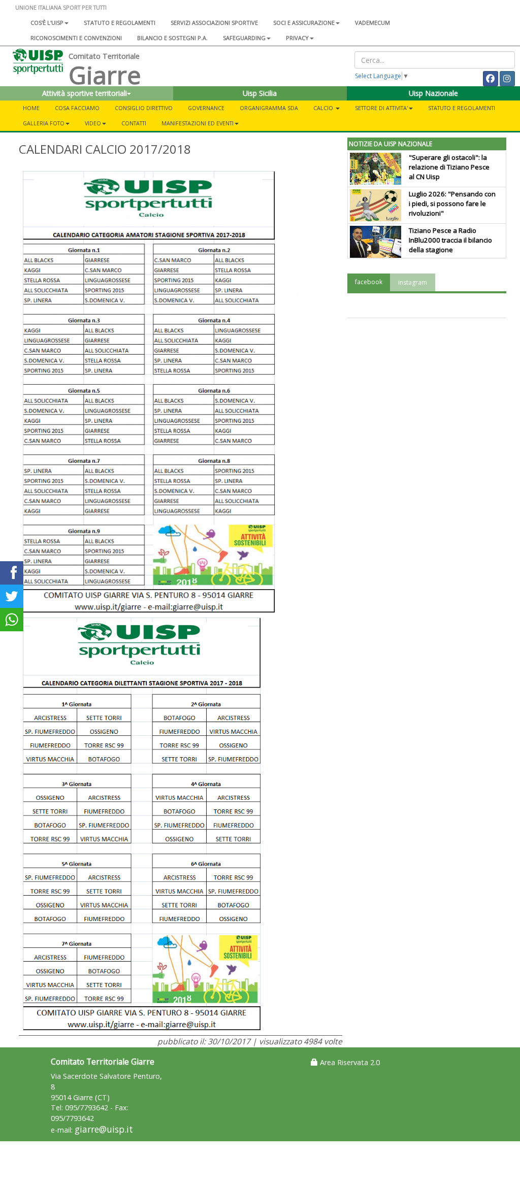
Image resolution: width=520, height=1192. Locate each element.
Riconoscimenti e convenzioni (76, 38)
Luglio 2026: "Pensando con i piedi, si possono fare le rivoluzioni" (452, 203)
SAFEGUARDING (244, 38)
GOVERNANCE (206, 108)
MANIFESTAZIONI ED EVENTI (197, 123)
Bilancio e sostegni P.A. (172, 38)
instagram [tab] (412, 282)
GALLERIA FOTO (43, 123)
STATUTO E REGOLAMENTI (461, 108)
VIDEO (93, 123)
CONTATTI (133, 123)
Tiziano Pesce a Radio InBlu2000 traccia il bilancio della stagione (450, 240)
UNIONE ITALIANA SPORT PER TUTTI (61, 7)
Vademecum (372, 22)
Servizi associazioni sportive (214, 22)
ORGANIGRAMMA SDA (269, 108)
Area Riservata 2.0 (349, 1062)
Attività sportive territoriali (84, 93)
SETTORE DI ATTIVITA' (381, 108)
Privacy (297, 38)
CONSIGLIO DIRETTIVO (144, 108)
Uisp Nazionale (433, 93)
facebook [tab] (368, 282)
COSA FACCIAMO (77, 108)
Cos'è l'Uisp (46, 22)
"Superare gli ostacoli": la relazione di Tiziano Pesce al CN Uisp (449, 167)
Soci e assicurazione (304, 22)
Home (31, 108)
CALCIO (324, 108)
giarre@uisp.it (104, 1129)
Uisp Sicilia (260, 93)
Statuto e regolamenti (119, 22)
